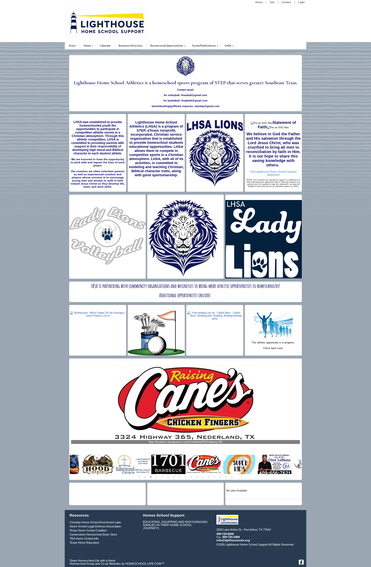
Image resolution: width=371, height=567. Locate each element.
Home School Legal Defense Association (95, 526)
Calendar (105, 45)
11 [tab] (197, 477)
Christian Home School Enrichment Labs (95, 522)
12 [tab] (203, 477)
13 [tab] (209, 477)
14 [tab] (214, 477)
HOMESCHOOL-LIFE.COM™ (144, 563)
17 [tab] (232, 477)
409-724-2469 (231, 537)
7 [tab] (174, 477)
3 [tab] (151, 477)
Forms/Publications (205, 45)
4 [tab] (156, 477)
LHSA (229, 45)
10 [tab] (191, 477)
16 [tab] (226, 477)
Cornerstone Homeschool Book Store (93, 534)
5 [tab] (162, 477)
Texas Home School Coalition (88, 530)
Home (89, 45)
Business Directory (130, 45)
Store (72, 45)
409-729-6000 (225, 534)
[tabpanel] (204, 464)
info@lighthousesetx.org (233, 540)
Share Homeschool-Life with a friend (92, 560)
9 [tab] (185, 477)
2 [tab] (145, 477)
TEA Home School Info (84, 538)
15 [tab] (220, 477)
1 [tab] (139, 477)
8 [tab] (180, 477)
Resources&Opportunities (168, 45)
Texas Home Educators (84, 542)
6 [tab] (168, 477)
